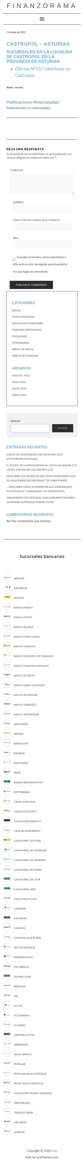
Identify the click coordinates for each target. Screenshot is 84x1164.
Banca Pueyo (23, 617)
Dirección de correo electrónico (36, 220)
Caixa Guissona (24, 802)
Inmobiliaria (20, 342)
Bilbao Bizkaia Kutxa (28, 782)
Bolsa (16, 310)
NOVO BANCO (23, 1054)
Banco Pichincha (25, 695)
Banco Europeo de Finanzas (33, 656)
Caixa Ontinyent (25, 811)
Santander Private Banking (33, 1093)
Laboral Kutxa (24, 1035)
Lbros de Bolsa (23, 349)
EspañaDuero (23, 957)
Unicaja (19, 1132)
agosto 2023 (21, 375)
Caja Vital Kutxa (25, 899)
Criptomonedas (23, 317)
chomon (18, 87)
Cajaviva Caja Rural (27, 938)
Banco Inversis (24, 675)
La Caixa (19, 1025)
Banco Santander (26, 714)
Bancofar (21, 724)
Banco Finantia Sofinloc (31, 666)
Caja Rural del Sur (27, 879)
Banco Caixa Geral (27, 636)
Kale (54, 1151)
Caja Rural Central (27, 840)
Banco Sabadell (25, 704)
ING (16, 996)
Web (15, 238)
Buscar (15, 421)
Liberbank (21, 1044)
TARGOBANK (22, 1103)
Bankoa (19, 753)
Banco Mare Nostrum (29, 685)
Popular (20, 1064)
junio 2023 (19, 388)
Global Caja (22, 976)
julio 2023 (19, 382)
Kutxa (18, 1005)
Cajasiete (20, 918)
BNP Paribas (22, 792)
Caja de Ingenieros (27, 831)
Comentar (16, 170)
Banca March (23, 607)
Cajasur (19, 928)
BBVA (17, 772)
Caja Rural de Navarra (30, 860)
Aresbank (20, 588)
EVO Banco (21, 967)
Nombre (18, 202)
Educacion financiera (27, 323)
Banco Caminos (25, 646)
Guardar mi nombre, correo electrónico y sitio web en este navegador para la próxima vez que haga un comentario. (40, 264)
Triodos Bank (23, 1112)
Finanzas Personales (27, 330)
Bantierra (21, 763)
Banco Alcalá (23, 627)
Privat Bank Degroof (29, 1083)
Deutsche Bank (24, 947)
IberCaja (20, 986)
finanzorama (42, 5)
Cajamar (20, 908)
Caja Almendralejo (27, 821)
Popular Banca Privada (30, 1073)
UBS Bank (20, 1122)
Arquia (19, 598)
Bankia (18, 734)
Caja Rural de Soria (28, 870)
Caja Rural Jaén (25, 889)
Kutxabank (22, 1015)
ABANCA (19, 578)
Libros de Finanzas (25, 355)
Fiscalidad (19, 336)
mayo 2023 (19, 395)
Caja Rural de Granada (30, 850)
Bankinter (21, 743)
